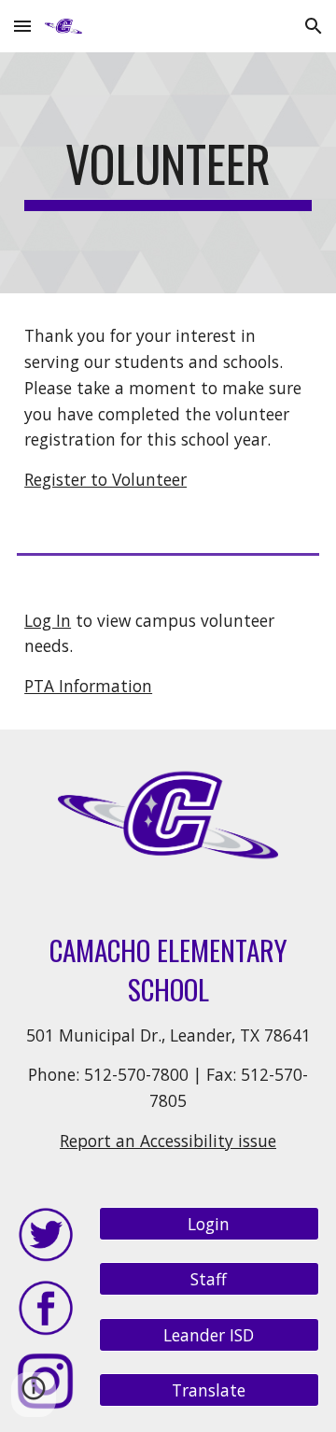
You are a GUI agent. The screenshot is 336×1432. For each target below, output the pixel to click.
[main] (168, 173)
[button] (22, 25)
